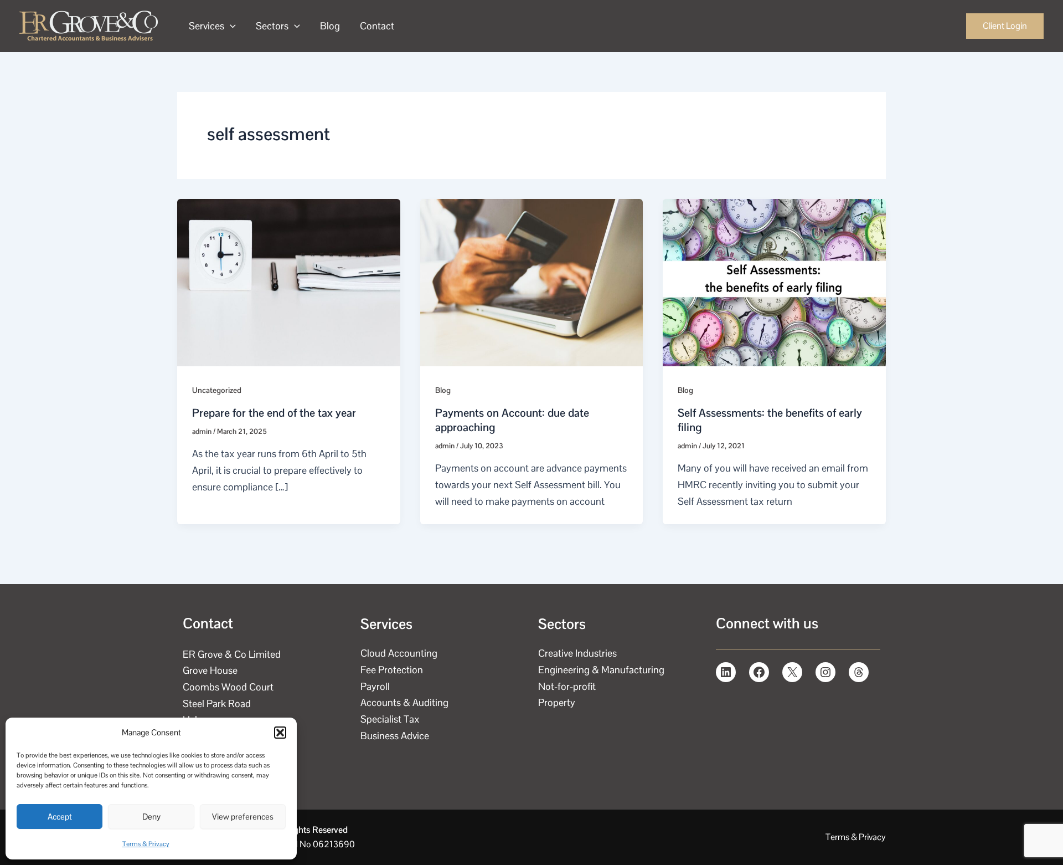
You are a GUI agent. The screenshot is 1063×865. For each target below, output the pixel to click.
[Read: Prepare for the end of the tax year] (288, 281)
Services (206, 25)
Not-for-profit (567, 686)
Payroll (375, 686)
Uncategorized (216, 390)
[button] (280, 732)
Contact (377, 25)
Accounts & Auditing (404, 702)
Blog (330, 25)
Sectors (272, 25)
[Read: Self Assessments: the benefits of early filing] (774, 281)
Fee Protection (391, 669)
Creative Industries (577, 653)
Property (556, 702)
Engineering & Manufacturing (601, 669)
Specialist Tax (390, 719)
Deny (151, 816)
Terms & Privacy (145, 844)
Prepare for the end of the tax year (274, 413)
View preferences (243, 816)
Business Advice (394, 735)
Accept (60, 816)
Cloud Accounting (398, 653)
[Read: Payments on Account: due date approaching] (531, 281)
